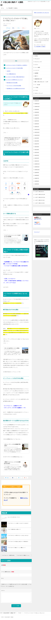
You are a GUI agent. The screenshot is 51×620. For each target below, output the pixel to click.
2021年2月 (37, 158)
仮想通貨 (36, 73)
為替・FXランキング (38, 219)
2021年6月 (37, 146)
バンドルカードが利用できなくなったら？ (14, 79)
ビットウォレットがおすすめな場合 (14, 85)
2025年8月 (37, 112)
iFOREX (36, 55)
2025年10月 (37, 106)
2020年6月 (37, 181)
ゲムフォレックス (38, 61)
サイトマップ (36, 231)
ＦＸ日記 (36, 87)
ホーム (2, 8)
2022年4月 (37, 118)
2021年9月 (37, 138)
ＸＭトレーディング (39, 93)
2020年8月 (37, 175)
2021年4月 (37, 152)
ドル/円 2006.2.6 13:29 (39, 203)
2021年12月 (37, 129)
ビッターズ (37, 70)
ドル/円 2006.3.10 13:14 (40, 197)
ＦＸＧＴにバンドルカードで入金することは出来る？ (16, 65)
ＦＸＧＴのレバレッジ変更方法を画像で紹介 (9, 555)
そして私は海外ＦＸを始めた (12, 8)
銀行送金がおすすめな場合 (12, 82)
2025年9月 (37, 109)
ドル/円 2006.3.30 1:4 (39, 191)
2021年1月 (37, 161)
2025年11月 (37, 103)
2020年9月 (37, 172)
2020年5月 (37, 184)
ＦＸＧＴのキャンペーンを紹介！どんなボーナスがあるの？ (18, 523)
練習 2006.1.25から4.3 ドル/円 (41, 81)
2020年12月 (37, 163)
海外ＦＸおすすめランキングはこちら (41, 12)
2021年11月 (37, 132)
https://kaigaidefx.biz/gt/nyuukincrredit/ (11, 238)
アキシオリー (37, 58)
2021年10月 (37, 135)
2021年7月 (37, 143)
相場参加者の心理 (38, 78)
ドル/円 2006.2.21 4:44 (39, 200)
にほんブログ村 (37, 224)
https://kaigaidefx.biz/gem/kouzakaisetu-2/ (11, 464)
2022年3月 (37, 120)
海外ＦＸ (36, 76)
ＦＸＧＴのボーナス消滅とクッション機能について (17, 547)
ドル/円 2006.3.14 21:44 (40, 194)
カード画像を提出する (11, 73)
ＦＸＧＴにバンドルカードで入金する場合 (14, 68)
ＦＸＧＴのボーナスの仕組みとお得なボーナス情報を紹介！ (18, 541)
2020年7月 (37, 178)
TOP (8, 612)
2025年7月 (37, 115)
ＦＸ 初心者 (37, 84)
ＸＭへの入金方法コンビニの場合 (11, 348)
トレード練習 (37, 67)
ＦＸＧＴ (5, 25)
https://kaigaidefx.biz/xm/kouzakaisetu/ (11, 447)
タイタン (36, 64)
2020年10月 (37, 169)
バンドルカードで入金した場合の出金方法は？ (15, 76)
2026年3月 (37, 100)
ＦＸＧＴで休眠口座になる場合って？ (14, 529)
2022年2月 (37, 123)
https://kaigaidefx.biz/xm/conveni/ (10, 349)
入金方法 (8, 70)
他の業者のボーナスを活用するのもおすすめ (16, 88)
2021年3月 (37, 155)
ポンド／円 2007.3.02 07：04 (13, 517)
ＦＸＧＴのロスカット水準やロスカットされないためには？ (18, 535)
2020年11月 (37, 166)
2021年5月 (37, 149)
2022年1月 (37, 126)
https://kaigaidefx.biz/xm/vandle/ (10, 140)
